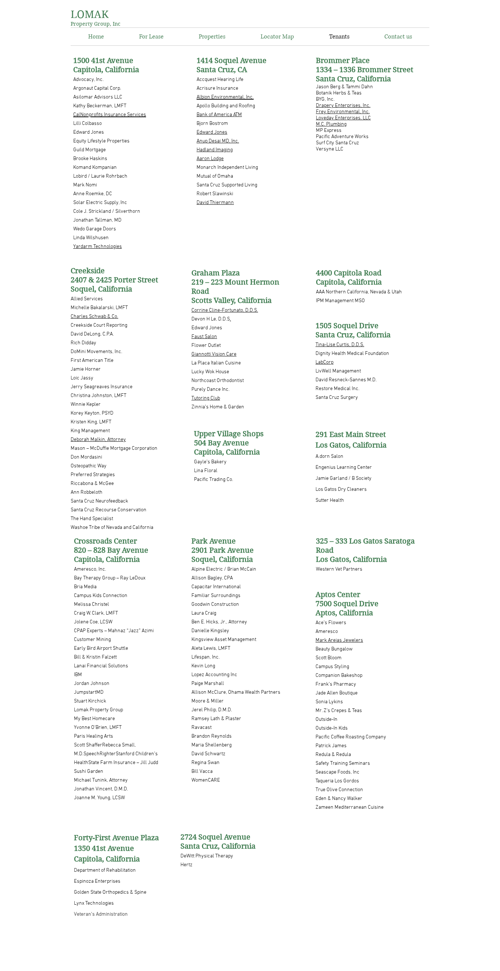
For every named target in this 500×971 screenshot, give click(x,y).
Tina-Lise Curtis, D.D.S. (340, 345)
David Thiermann (215, 203)
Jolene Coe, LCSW (93, 622)
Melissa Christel (91, 604)
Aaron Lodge (210, 159)
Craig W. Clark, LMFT (96, 613)
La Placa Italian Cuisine (216, 363)
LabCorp (324, 362)
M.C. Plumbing (331, 124)
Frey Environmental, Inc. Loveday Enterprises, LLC (343, 115)
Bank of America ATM (219, 115)
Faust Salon (204, 337)
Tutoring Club (205, 398)
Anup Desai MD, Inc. (218, 141)
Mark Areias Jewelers (339, 640)
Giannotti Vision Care (213, 354)
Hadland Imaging (215, 150)
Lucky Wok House (210, 372)
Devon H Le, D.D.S (210, 319)
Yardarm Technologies (97, 247)
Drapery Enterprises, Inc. (343, 106)
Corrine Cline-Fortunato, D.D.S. (224, 310)
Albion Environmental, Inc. (225, 97)
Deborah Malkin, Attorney (98, 440)
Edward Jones (212, 132)
